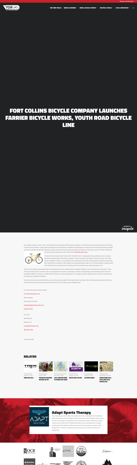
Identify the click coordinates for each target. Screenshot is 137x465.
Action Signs (89, 378)
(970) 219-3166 (28, 309)
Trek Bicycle (28, 378)
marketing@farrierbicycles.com (34, 305)
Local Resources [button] (122, 8)
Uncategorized (28, 374)
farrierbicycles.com (81, 252)
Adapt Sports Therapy (71, 412)
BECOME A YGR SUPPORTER (126, 1)
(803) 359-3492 (28, 330)
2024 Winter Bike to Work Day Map (60, 379)
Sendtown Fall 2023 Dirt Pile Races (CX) (105, 380)
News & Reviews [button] (70, 8)
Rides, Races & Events (88, 8)
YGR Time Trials (55, 8)
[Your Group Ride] (11, 8)
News (64, 374)
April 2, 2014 (42, 245)
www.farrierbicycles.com (32, 294)
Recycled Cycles (75, 378)
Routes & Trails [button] (106, 8)
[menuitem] (127, 1)
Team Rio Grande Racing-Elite (45, 379)
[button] (133, 8)
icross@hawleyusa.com (31, 326)
